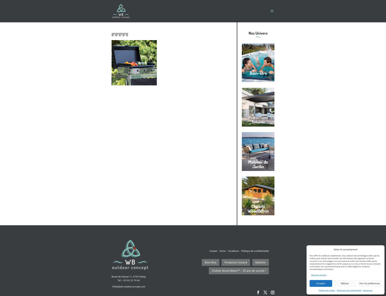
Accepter (320, 283)
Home (222, 250)
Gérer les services (318, 275)
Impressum (367, 290)
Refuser (345, 283)
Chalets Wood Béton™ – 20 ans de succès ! (239, 270)
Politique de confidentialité (255, 250)
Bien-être (210, 262)
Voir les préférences (369, 283)
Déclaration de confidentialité (349, 290)
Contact (213, 250)
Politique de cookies (327, 290)
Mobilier (260, 262)
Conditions (233, 250)
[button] (379, 249)
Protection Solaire (236, 262)
